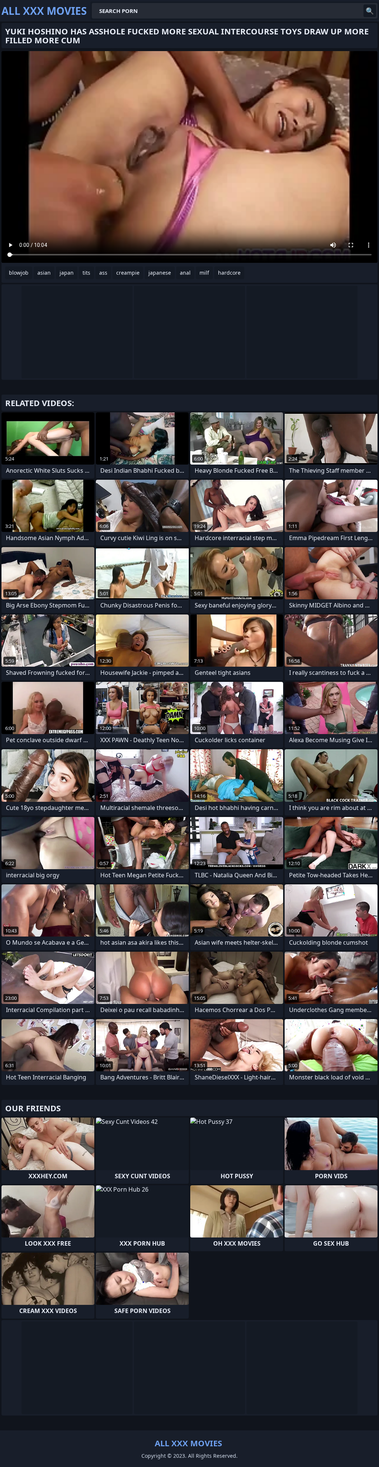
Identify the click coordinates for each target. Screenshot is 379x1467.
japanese (159, 272)
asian (44, 272)
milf (204, 272)
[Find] (369, 10)
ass (103, 272)
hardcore (229, 272)
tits (86, 272)
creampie (128, 272)
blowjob (18, 272)
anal (185, 272)
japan (67, 272)
